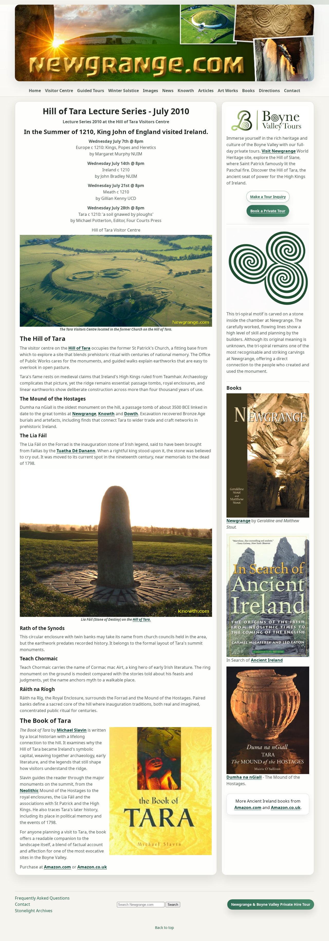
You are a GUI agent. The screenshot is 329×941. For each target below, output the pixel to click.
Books (248, 90)
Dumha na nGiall (244, 777)
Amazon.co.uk (92, 867)
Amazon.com (57, 867)
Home (35, 90)
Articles (206, 90)
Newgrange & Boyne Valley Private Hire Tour (270, 904)
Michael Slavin (72, 730)
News (167, 90)
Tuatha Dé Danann (76, 451)
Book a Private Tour (267, 210)
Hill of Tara (79, 348)
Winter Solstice (123, 90)
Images (150, 90)
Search (173, 905)
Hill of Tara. (142, 619)
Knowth (186, 90)
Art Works (228, 90)
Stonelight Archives (33, 910)
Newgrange (84, 413)
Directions (269, 90)
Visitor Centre (59, 90)
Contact (292, 90)
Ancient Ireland (267, 660)
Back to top (164, 927)
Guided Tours (90, 90)
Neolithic (29, 790)
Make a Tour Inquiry (268, 196)
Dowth (131, 413)
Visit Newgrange (279, 151)
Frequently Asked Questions (42, 898)
